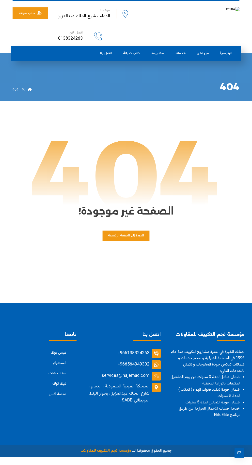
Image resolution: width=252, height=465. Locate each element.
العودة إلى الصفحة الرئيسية (126, 235)
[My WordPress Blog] (202, 15)
